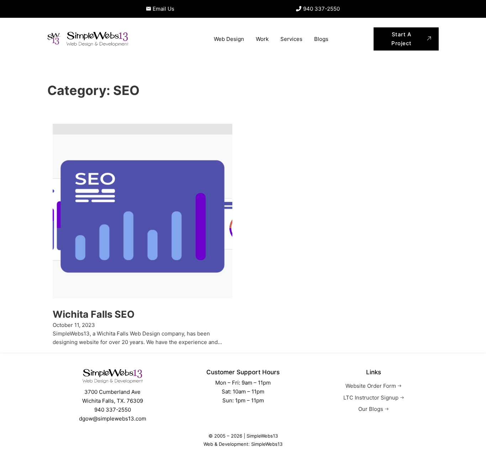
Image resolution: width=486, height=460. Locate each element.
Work (262, 39)
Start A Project (401, 39)
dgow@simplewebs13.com (112, 418)
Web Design (229, 39)
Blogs (321, 39)
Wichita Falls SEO (93, 314)
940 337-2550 (112, 409)
